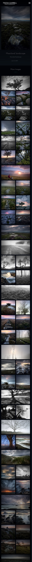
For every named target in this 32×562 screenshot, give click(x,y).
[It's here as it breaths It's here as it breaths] (23, 367)
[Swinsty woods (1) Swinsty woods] (23, 277)
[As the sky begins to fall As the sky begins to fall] (8, 487)
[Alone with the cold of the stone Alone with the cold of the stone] (23, 202)
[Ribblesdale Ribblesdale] (8, 143)
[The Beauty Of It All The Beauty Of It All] (8, 98)
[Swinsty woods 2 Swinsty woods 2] (15, 292)
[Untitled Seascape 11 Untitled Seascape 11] (23, 487)
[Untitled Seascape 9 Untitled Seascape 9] (23, 517)
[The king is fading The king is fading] (15, 427)
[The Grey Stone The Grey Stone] (23, 322)
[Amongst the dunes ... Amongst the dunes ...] (15, 457)
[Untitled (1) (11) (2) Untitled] (8, 187)
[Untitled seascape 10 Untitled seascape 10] (15, 502)
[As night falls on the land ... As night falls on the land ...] (8, 382)
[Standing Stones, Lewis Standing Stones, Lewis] (23, 472)
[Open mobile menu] (29, 3)
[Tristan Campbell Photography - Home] (9, 3)
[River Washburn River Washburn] (23, 157)
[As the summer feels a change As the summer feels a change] (23, 187)
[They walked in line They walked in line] (23, 113)
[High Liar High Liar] (23, 262)
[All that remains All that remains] (23, 143)
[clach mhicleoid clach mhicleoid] (8, 277)
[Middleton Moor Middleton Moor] (8, 202)
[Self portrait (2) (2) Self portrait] (23, 412)
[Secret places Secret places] (8, 412)
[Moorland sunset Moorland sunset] (8, 307)
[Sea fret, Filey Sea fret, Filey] (15, 247)
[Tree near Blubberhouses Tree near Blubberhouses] (8, 262)
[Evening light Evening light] (15, 172)
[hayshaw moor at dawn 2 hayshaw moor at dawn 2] (8, 532)
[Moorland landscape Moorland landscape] (8, 113)
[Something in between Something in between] (8, 322)
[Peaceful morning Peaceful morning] (8, 157)
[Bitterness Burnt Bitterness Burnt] (15, 352)
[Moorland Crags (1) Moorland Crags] (8, 547)
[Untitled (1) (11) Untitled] (8, 128)
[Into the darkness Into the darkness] (23, 128)
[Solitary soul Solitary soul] (15, 397)
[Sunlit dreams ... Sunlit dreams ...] (23, 337)
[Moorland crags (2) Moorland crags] (23, 532)
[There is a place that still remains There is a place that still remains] (23, 382)
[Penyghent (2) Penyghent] (8, 367)
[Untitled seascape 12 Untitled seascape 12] (23, 442)
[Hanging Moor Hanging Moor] (8, 337)
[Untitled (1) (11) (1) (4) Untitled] (23, 307)
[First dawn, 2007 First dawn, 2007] (23, 547)
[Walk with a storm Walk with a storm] (15, 232)
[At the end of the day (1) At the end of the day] (8, 517)
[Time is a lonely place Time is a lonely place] (15, 83)
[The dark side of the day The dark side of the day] (23, 217)
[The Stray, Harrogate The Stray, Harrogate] (8, 442)
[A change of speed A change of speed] (23, 98)
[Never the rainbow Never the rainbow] (8, 472)
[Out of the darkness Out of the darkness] (8, 217)
